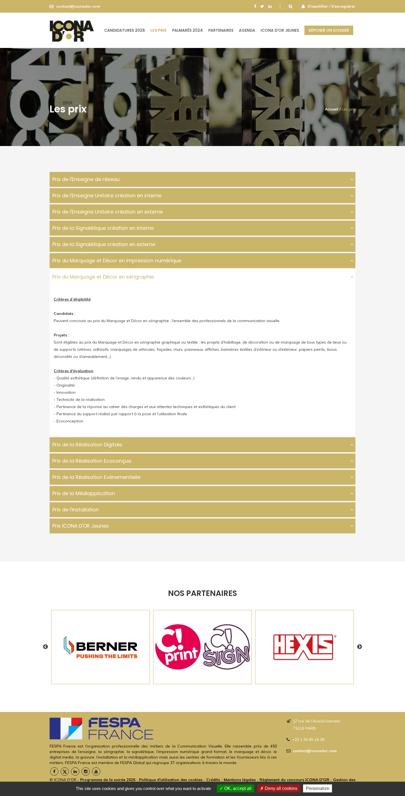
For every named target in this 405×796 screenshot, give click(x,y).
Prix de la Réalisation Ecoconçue (91, 460)
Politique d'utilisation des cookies (170, 779)
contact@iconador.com (78, 6)
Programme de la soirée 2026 (107, 779)
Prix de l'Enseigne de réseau (86, 179)
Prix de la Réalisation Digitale (87, 444)
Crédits (213, 779)
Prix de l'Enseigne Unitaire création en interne (106, 195)
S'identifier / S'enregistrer (331, 6)
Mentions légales (240, 779)
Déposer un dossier (329, 30)
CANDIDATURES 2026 (124, 30)
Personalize (317, 788)
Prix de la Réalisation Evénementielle (96, 477)
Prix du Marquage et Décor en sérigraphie (103, 276)
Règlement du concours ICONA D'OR (294, 779)
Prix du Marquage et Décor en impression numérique (116, 260)
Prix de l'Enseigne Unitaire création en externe (107, 211)
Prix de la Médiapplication (83, 493)
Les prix (158, 30)
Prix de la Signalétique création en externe (103, 244)
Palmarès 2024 (187, 30)
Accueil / (333, 109)
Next (359, 647)
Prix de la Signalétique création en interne (103, 228)
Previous (45, 647)
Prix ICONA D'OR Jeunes (80, 525)
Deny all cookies (280, 788)
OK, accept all (237, 788)
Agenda (247, 30)
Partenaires (220, 30)
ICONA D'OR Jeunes (280, 30)
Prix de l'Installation (75, 509)
